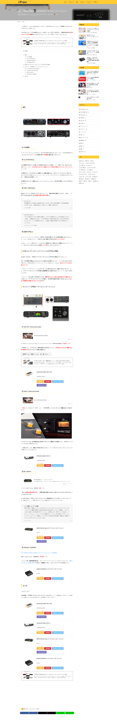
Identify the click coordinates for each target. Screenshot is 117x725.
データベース (84, 126)
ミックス (83, 131)
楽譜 (82, 143)
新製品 (93, 178)
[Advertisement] (47, 92)
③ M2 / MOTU (30, 72)
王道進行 (95, 181)
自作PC (83, 151)
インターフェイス (33, 14)
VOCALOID (83, 115)
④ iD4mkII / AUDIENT (31, 74)
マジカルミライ (83, 174)
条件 (26, 55)
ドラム (89, 172)
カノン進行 (82, 165)
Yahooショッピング (57, 381)
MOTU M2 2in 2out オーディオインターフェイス (50, 528)
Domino (81, 160)
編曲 (82, 148)
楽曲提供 (83, 140)
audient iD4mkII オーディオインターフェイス (49, 569)
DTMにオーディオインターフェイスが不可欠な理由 (37, 64)
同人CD (87, 178)
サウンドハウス (41, 385)
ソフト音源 (90, 169)
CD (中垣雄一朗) (84, 112)
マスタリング (91, 174)
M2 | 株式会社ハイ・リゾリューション (43, 479)
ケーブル (88, 165)
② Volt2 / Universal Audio (32, 70)
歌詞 (90, 181)
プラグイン (83, 129)
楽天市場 (48, 381)
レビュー (88, 176)
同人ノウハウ (84, 137)
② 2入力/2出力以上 (31, 58)
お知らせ (83, 120)
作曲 (82, 134)
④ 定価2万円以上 (31, 62)
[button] (29, 713)
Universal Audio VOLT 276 (44, 372)
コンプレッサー (91, 167)
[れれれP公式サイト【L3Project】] (22, 2)
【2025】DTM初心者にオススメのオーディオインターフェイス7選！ (51, 40)
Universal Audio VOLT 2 (43, 456)
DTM (28, 14)
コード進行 (82, 169)
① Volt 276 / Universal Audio (33, 68)
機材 (24, 14)
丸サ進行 (94, 176)
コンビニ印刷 (82, 167)
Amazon (40, 381)
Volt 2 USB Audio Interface (40, 400)
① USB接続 (29, 56)
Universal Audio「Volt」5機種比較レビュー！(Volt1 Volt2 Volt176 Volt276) (52, 360)
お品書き (83, 117)
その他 (82, 123)
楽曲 (80, 181)
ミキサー (81, 176)
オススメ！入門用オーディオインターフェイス (36, 66)
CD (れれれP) (84, 109)
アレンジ (81, 163)
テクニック (82, 172)
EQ (92, 160)
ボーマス (94, 172)
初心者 (37, 14)
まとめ (26, 76)
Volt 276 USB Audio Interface (41, 335)
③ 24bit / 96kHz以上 (31, 60)
